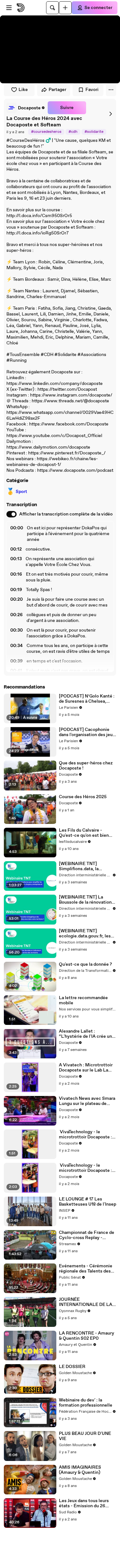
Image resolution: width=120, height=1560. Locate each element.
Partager (57, 90)
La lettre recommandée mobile (83, 1000)
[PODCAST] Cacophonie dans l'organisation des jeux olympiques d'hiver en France (87, 732)
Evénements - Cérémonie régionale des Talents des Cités (85, 1269)
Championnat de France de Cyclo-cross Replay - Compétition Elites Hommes (86, 1235)
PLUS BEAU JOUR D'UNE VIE (85, 1436)
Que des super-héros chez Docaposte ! (86, 766)
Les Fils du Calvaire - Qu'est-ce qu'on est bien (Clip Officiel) (84, 833)
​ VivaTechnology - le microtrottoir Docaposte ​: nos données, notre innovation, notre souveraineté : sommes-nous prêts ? (85, 1134)
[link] (25, 108)
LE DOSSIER (72, 1366)
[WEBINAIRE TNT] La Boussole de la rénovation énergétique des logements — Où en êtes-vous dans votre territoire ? (87, 900)
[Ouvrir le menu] (9, 7)
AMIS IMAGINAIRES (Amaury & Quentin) (80, 1470)
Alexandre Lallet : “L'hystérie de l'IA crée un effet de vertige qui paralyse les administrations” (85, 1034)
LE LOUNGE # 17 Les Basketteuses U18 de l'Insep (87, 1202)
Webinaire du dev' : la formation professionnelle (85, 1403)
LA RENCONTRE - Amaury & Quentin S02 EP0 (86, 1336)
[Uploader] (65, 7)
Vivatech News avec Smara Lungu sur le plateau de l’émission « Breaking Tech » (87, 1101)
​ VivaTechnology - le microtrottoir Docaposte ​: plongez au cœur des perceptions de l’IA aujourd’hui (85, 1168)
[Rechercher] (52, 7)
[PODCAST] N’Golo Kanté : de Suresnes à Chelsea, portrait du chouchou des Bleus (87, 699)
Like (23, 90)
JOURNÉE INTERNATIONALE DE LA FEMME (85, 1302)
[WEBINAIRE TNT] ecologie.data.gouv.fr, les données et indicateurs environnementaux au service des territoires (85, 933)
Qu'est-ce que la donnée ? (85, 964)
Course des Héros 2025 (83, 796)
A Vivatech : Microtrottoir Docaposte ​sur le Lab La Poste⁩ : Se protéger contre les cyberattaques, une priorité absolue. (86, 1068)
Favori (92, 90)
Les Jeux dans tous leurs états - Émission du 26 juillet (84, 1503)
